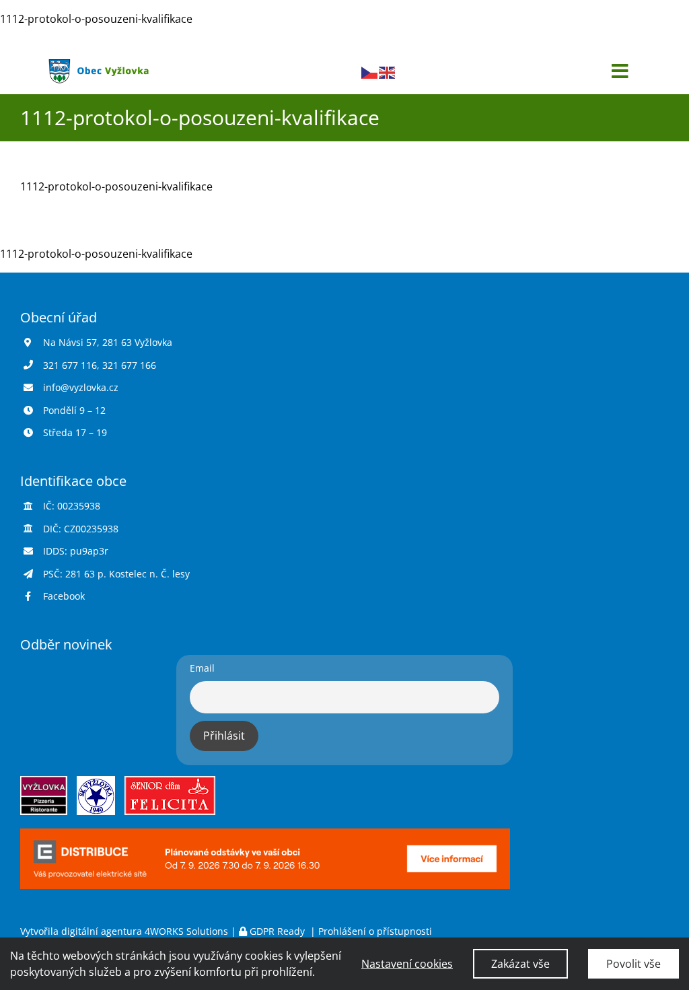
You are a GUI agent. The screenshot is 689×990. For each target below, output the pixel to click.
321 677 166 (129, 365)
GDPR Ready (277, 931)
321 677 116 (70, 365)
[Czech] (370, 71)
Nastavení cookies (407, 963)
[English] (387, 71)
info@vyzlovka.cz (80, 387)
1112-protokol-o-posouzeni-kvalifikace (96, 18)
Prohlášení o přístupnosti (375, 931)
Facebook (64, 596)
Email (202, 668)
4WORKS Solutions (186, 931)
